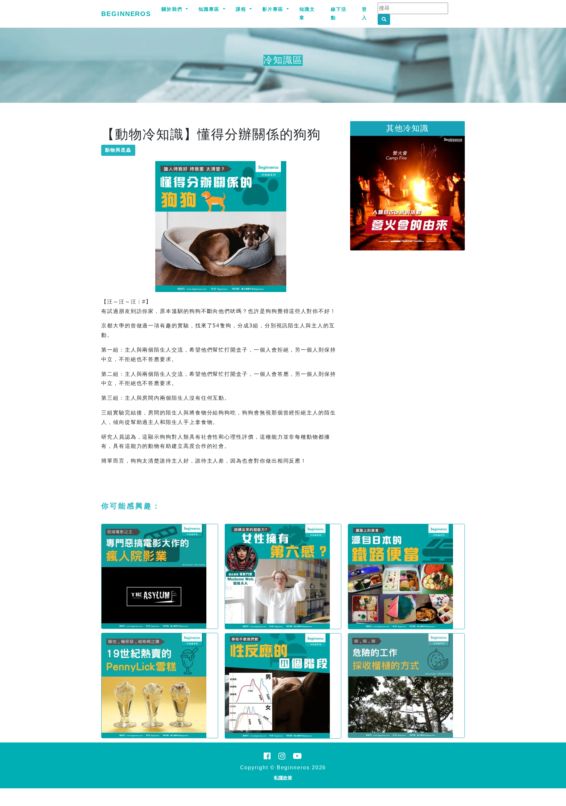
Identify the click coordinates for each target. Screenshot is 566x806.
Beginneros (126, 13)
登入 (364, 13)
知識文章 (307, 13)
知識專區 (209, 9)
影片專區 (273, 9)
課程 (242, 9)
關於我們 (172, 9)
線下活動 (339, 13)
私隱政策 (283, 777)
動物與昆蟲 (118, 150)
